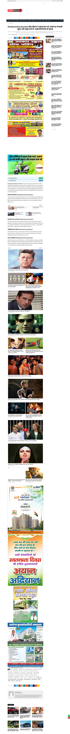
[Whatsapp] (54, 1)
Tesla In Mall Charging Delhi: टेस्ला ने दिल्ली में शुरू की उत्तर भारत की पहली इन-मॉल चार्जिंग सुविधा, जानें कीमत (13, 730)
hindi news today (15, 670)
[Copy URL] (34, 38)
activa (11, 669)
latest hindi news (17, 676)
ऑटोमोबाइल (11, 23)
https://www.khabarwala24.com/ (19, 693)
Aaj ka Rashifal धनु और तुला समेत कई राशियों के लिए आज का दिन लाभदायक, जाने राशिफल (56, 88)
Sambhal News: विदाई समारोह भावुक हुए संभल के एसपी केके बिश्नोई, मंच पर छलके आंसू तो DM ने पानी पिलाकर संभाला (56, 40)
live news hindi (30, 676)
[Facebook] (56, 1)
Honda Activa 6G (10, 672)
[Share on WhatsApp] (69, 716)
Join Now (40, 178)
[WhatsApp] (22, 38)
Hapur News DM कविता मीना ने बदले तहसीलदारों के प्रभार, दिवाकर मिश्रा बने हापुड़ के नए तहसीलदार (56, 118)
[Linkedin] (24, 38)
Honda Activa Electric (36, 672)
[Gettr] (36, 38)
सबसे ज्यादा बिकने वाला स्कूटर (34, 679)
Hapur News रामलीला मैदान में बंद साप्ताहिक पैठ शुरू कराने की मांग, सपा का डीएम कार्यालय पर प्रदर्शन (56, 70)
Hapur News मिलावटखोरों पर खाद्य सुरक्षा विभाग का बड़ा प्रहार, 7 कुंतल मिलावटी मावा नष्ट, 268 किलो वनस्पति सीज (56, 76)
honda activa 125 (26, 670)
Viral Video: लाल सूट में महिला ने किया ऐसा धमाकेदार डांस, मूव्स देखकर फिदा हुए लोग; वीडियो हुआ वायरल (56, 124)
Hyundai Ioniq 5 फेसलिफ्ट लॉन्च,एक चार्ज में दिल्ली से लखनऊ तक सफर (25, 729)
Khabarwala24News (11, 676)
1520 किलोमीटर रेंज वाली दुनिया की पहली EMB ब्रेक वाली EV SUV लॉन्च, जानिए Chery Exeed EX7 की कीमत (37, 730)
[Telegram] (31, 38)
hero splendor (35, 669)
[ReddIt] (27, 38)
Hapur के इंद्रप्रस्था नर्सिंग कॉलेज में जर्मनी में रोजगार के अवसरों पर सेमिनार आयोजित (56, 94)
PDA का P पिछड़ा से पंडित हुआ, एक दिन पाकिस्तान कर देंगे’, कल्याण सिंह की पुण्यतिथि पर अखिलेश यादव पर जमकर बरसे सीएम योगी (56, 107)
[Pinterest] (60, 1)
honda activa (21, 670)
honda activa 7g (23, 672)
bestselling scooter (21, 669)
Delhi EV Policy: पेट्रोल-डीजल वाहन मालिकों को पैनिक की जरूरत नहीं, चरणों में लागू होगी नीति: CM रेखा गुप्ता (37, 716)
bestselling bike (15, 669)
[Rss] (53, 1)
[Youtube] (61, 1)
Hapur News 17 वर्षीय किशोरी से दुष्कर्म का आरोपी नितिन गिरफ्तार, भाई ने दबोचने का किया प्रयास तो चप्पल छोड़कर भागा (56, 100)
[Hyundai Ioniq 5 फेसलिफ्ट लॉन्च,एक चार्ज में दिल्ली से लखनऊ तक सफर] (25, 724)
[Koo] (38, 38)
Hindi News (39, 669)
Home (8, 23)
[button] (61, 20)
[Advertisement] (43, 11)
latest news (22, 676)
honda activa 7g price (29, 672)
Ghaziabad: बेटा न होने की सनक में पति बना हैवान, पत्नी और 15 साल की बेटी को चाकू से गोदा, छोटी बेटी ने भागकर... (56, 64)
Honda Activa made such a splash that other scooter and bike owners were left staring (20, 673)
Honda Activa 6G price (17, 672)
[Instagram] (58, 1)
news (34, 676)
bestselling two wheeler (28, 669)
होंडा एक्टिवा (9, 680)
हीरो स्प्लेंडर (39, 679)
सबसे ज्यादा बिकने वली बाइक (20, 679)
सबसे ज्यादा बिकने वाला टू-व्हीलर (27, 679)
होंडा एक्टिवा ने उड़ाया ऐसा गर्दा (18, 680)
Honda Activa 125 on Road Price (33, 670)
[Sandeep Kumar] (11, 694)
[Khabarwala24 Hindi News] (15, 10)
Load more (53, 129)
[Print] (29, 38)
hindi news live (10, 670)
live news (26, 676)
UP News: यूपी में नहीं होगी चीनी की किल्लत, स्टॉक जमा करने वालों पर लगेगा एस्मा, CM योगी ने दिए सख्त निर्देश (56, 52)
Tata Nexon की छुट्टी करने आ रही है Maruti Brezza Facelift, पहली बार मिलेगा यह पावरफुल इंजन (13, 716)
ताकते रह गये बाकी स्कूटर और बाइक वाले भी (12, 679)
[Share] (69, 718)
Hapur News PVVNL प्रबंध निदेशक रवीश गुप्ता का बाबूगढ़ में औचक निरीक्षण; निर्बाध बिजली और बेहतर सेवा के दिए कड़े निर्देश (56, 58)
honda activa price (36, 673)
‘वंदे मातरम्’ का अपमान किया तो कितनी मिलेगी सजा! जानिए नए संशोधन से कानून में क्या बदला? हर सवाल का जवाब (56, 46)
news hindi (37, 676)
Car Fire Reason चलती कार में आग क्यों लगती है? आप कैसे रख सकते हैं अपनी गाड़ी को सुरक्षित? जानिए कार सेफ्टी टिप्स (25, 716)
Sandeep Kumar (14, 34)
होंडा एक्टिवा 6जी (13, 680)
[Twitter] (57, 1)
